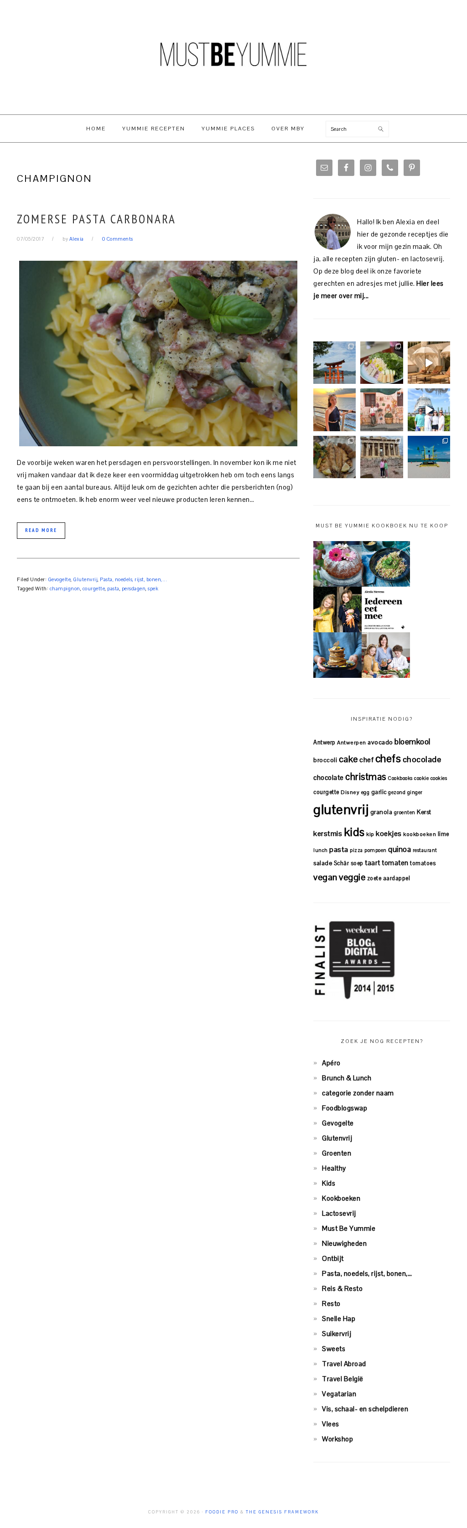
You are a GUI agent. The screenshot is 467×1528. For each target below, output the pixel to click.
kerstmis (327, 833)
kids (354, 832)
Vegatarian (339, 1393)
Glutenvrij (85, 579)
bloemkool (412, 742)
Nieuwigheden (344, 1243)
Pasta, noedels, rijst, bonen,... (133, 579)
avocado (380, 742)
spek (153, 588)
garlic (379, 792)
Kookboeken (341, 1198)
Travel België (342, 1378)
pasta (113, 588)
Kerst (424, 812)
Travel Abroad (344, 1363)
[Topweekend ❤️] (381, 457)
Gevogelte (59, 579)
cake (348, 759)
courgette (94, 588)
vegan (325, 877)
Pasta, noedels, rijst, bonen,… (367, 1273)
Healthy (334, 1168)
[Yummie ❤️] (334, 457)
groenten (404, 812)
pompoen (375, 850)
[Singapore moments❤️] (381, 409)
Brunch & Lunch (346, 1078)
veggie (352, 877)
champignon (65, 588)
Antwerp (324, 742)
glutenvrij (340, 809)
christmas (365, 777)
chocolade (422, 759)
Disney (350, 792)
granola (381, 812)
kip (370, 834)
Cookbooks (400, 778)
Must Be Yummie (233, 54)
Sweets (333, 1348)
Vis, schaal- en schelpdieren (365, 1408)
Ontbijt (333, 1258)
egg (365, 792)
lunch (320, 850)
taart (372, 862)
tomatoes (423, 863)
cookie (421, 778)
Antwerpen (351, 742)
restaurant (425, 850)
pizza (356, 850)
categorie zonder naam (358, 1093)
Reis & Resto (342, 1288)
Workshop (337, 1439)
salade (322, 863)
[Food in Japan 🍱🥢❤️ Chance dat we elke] (381, 362)
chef (366, 759)
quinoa (399, 849)
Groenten (336, 1153)
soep (357, 863)
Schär (341, 863)
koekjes (389, 833)
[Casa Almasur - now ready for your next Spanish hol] (429, 362)
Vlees (330, 1424)
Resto (331, 1303)
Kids (328, 1183)
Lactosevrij (339, 1213)
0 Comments (117, 239)
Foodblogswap (344, 1108)
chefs (388, 758)
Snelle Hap (338, 1318)
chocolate (328, 777)
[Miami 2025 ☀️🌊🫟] (429, 457)
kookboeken (419, 834)
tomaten (395, 862)
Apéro (331, 1062)
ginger (415, 792)
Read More (41, 530)
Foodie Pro (222, 1512)
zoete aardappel (388, 878)
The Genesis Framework (282, 1512)
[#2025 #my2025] (429, 409)
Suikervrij (336, 1333)
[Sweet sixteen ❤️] (334, 409)
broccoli (325, 760)
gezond (396, 792)
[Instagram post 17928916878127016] (334, 362)
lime (443, 834)
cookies (439, 778)
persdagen (134, 588)
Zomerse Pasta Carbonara (96, 219)
